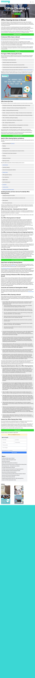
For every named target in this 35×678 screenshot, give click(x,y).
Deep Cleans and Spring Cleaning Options (9, 472)
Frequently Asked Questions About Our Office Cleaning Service (12, 478)
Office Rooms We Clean (6, 461)
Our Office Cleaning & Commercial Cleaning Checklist (11, 470)
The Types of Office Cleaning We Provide (9, 459)
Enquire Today (17, 51)
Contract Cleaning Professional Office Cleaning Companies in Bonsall (14, 473)
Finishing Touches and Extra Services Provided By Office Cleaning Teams (14, 464)
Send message (14, 452)
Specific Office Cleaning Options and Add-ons (9, 462)
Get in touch (17, 13)
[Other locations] (31, 2)
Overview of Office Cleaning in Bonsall (8, 476)
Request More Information (17, 135)
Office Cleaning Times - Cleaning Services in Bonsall (10, 465)
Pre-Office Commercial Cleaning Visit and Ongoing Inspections (12, 469)
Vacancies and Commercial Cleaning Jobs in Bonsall (10, 475)
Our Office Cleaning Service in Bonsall (8, 467)
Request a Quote (17, 430)
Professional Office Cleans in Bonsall (8, 458)
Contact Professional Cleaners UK (17, 259)
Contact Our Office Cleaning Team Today (9, 479)
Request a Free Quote (17, 34)
